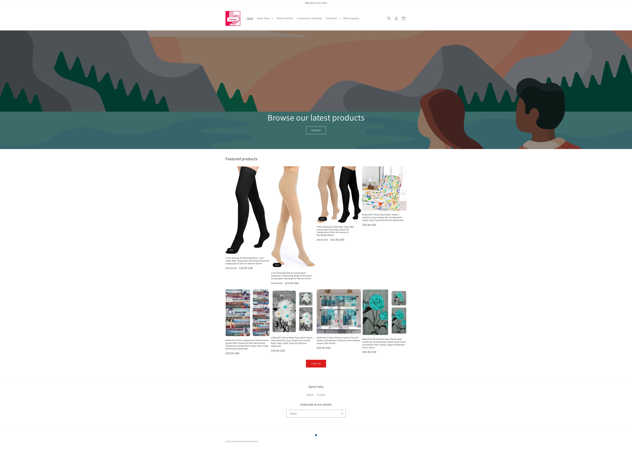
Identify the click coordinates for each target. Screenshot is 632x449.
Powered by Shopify (249, 441)
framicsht (236, 441)
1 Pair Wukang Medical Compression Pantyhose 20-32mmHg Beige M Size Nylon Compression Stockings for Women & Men (291, 276)
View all (316, 363)
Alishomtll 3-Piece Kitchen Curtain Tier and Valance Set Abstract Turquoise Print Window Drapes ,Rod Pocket (338, 340)
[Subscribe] (341, 414)
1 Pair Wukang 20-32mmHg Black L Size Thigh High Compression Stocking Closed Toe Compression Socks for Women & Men (247, 261)
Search (310, 394)
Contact (321, 394)
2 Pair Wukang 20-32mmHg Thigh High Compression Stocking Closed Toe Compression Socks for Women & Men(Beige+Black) (335, 231)
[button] (265, 18)
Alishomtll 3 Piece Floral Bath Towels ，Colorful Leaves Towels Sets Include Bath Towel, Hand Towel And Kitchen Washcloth (382, 217)
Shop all (316, 130)
